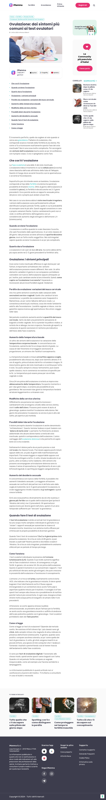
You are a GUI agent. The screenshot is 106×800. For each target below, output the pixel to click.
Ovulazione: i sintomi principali (23, 96)
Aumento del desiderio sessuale (24, 116)
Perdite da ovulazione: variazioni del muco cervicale (32, 100)
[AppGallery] (44, 758)
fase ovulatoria (18, 165)
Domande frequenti (87, 754)
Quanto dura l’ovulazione (21, 92)
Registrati (83, 5)
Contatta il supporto (87, 750)
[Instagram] (51, 773)
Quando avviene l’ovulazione (23, 88)
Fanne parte (85, 69)
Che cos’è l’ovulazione (20, 84)
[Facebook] (44, 773)
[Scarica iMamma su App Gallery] (55, 72)
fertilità (33, 184)
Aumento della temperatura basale (26, 104)
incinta (31, 187)
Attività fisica (65, 756)
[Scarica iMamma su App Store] (33, 72)
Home (12, 16)
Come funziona (17, 124)
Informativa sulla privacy (85, 763)
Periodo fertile (28, 16)
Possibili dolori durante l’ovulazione (26, 112)
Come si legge (17, 128)
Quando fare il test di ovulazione (25, 120)
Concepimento (90, 716)
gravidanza (23, 140)
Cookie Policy (84, 758)
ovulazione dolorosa (31, 439)
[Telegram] (44, 780)
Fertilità (18, 16)
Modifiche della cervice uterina (24, 108)
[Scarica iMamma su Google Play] (44, 72)
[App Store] (44, 751)
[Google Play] (51, 751)
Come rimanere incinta (62, 719)
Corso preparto (66, 752)
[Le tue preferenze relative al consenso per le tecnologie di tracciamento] (102, 796)
